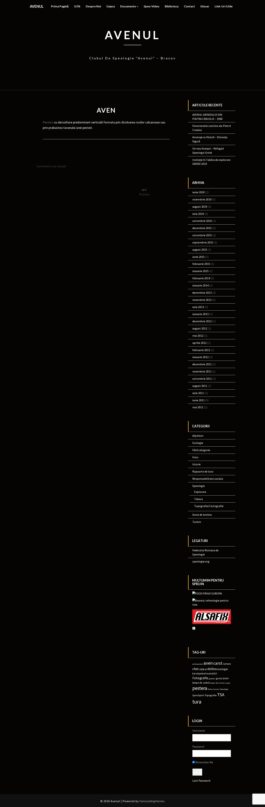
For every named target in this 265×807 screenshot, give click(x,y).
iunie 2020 (198, 192)
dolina (212, 669)
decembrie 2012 (202, 321)
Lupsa (227, 683)
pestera (199, 688)
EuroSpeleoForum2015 (204, 673)
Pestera (48, 122)
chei (195, 669)
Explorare (200, 492)
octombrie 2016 (202, 221)
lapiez (212, 683)
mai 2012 (197, 335)
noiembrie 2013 (201, 300)
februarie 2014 (201, 278)
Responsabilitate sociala (207, 478)
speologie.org (200, 561)
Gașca (110, 6)
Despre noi (93, 6)
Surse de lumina (202, 514)
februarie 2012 (201, 350)
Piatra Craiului (213, 689)
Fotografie (200, 678)
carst (217, 663)
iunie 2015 (198, 257)
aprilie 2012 (199, 343)
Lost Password (201, 780)
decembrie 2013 (202, 292)
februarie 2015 (201, 264)
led (217, 683)
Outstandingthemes (152, 801)
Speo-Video (151, 6)
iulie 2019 (198, 214)
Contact (189, 6)
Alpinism (197, 435)
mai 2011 (197, 407)
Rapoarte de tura (202, 471)
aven (208, 663)
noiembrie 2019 (201, 199)
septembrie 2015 (202, 242)
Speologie (198, 486)
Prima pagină (60, 6)
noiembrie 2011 (201, 371)
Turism (196, 522)
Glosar (204, 6)
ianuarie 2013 (200, 314)
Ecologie (197, 443)
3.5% (77, 6)
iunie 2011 (198, 400)
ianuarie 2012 (200, 357)
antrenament (197, 664)
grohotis (212, 678)
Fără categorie (201, 450)
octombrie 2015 (202, 235)
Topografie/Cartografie (209, 506)
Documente (128, 6)
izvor (225, 678)
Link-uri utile (224, 6)
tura (196, 701)
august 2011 (199, 386)
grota (219, 678)
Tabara (198, 499)
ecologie (222, 669)
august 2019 (199, 206)
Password (198, 746)
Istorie (196, 464)
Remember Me (204, 762)
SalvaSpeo (224, 689)
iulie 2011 (198, 393)
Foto (195, 457)
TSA (220, 694)
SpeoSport (198, 695)
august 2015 (199, 249)
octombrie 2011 (202, 378)
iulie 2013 (198, 307)
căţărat (203, 669)
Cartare (227, 663)
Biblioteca (171, 6)
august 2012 (199, 328)
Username (198, 730)
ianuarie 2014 (200, 285)
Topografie (211, 695)
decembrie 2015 (202, 228)
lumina (222, 683)
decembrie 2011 (202, 364)
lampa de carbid (201, 682)
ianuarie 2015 (200, 271)
